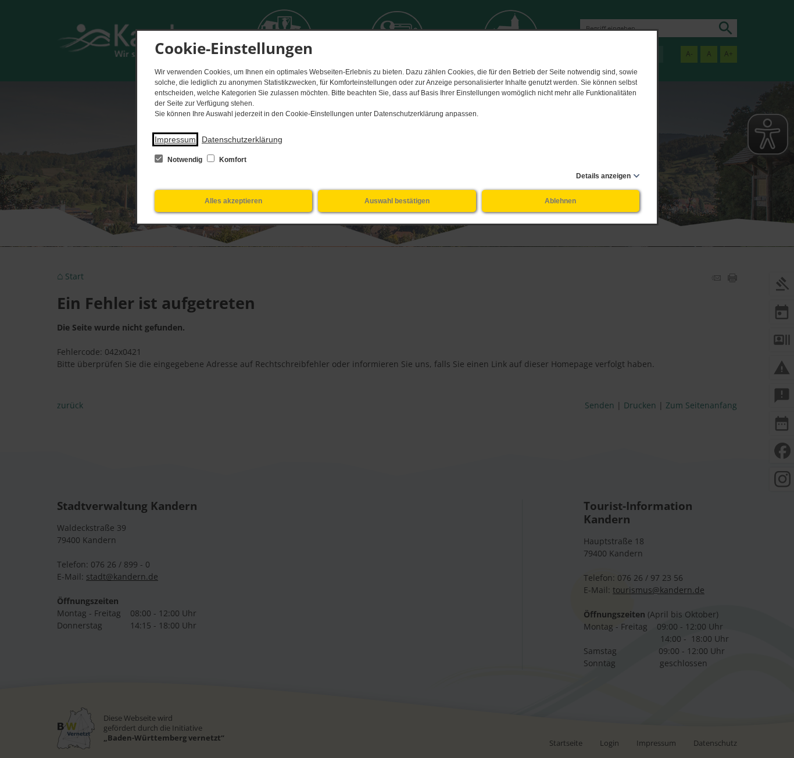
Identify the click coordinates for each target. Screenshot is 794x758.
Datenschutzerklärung (242, 139)
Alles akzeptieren (233, 201)
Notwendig (185, 160)
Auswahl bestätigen (397, 201)
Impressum (175, 139)
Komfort (231, 160)
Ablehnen (560, 201)
